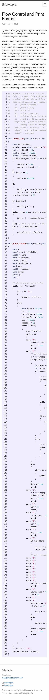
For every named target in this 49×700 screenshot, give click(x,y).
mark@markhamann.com (12, 677)
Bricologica (9, 4)
